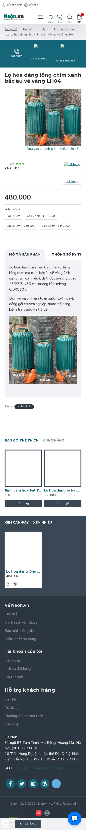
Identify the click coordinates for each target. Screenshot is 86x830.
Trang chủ (11, 29)
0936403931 (25, 768)
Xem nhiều (42, 522)
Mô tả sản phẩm (25, 254)
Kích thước (11, 209)
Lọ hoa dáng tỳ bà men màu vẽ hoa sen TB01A (62, 490)
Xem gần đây (17, 522)
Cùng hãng (53, 440)
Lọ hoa (43, 29)
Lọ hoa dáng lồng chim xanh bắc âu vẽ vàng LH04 (23, 571)
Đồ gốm (28, 29)
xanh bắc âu (24, 406)
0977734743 (52, 768)
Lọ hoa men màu (64, 29)
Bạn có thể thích (22, 440)
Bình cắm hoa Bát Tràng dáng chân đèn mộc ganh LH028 (23, 490)
